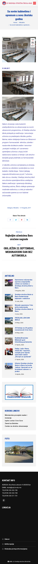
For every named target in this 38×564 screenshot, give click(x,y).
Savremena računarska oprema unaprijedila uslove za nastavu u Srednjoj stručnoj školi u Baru (24, 284)
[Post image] (9, 283)
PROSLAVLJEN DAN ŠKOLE (22, 319)
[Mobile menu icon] (34, 3)
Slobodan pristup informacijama (16, 549)
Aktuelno (22, 22)
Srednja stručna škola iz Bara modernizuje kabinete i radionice (24, 296)
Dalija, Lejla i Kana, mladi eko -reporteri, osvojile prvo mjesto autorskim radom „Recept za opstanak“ (23, 353)
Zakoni (7, 539)
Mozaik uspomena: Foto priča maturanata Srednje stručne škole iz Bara (24, 308)
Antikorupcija (9, 544)
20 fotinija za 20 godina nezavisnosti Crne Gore (24, 329)
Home (15, 22)
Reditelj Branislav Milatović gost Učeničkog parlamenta (23, 340)
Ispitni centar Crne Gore (14, 421)
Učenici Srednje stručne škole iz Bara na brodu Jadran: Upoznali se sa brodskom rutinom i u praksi (24, 367)
